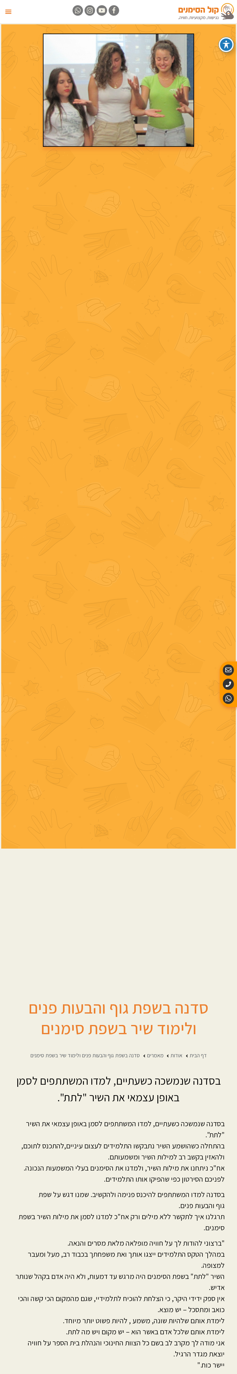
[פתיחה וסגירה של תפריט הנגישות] (226, 44)
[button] (8, 11)
